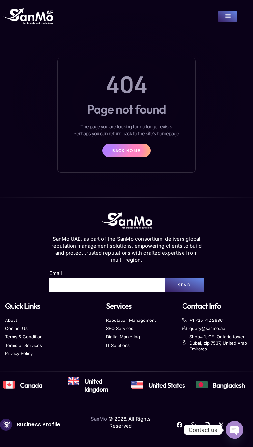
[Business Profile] (6, 425)
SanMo (99, 419)
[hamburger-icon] (227, 16)
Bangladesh (228, 385)
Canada (31, 385)
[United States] (137, 385)
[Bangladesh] (202, 385)
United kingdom (96, 385)
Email (55, 273)
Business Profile (39, 424)
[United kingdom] (73, 381)
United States (166, 385)
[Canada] (9, 385)
